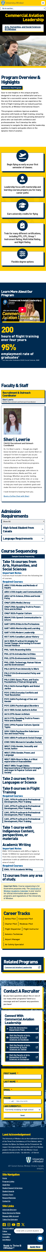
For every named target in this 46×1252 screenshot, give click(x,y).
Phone (7, 1098)
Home (4, 1178)
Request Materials (9, 1198)
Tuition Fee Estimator (10, 1219)
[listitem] (23, 400)
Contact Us (6, 1201)
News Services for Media (11, 1213)
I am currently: (12, 1106)
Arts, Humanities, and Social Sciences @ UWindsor (23, 28)
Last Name (10, 1081)
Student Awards (8, 1191)
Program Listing (8, 1181)
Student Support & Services (12, 1188)
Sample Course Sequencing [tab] (23, 556)
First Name (10, 1073)
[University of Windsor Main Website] (35, 1160)
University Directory (9, 1209)
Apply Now (6, 1184)
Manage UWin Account (10, 1216)
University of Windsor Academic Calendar (22, 889)
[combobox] (10, 1101)
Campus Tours (7, 1194)
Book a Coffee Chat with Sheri (16, 496)
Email (7, 1089)
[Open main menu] (43, 3)
